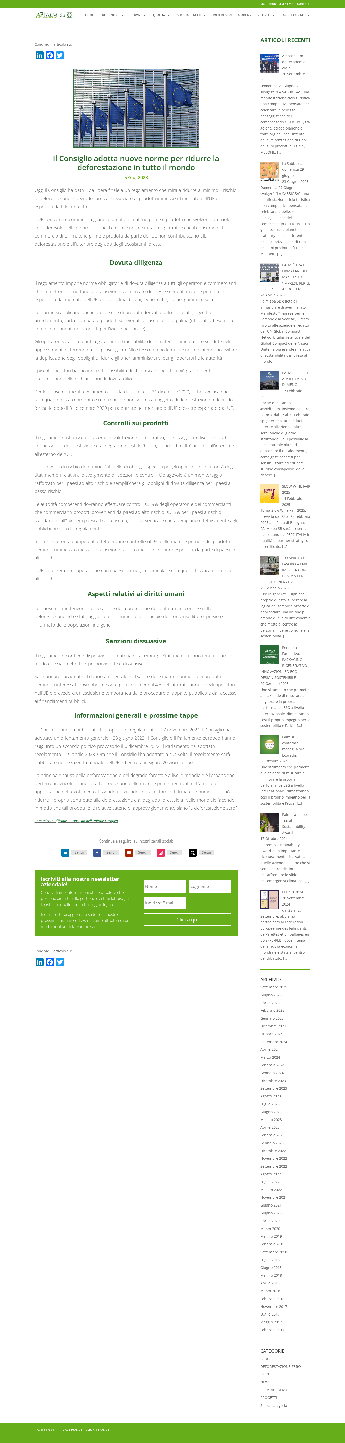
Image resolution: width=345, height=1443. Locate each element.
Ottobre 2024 (271, 1033)
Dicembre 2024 (273, 1026)
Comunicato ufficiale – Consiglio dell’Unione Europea (76, 820)
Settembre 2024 (273, 1041)
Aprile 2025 (270, 1002)
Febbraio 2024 (272, 1065)
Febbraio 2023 (272, 1135)
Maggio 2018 (271, 1275)
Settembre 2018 (273, 1252)
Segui (79, 852)
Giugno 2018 (271, 1267)
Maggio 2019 (271, 1236)
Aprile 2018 (270, 1283)
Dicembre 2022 (273, 1150)
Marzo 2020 (270, 1228)
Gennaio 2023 (272, 1142)
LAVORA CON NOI (293, 15)
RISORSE (263, 15)
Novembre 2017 (273, 1306)
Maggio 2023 (271, 1119)
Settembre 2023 (273, 1088)
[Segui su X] (193, 853)
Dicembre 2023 (273, 1080)
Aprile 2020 (270, 1220)
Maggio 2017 (271, 1322)
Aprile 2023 (270, 1127)
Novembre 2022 (273, 1158)
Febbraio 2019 (272, 1244)
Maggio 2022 (271, 1189)
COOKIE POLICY (97, 1430)
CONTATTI (303, 4)
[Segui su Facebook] (97, 853)
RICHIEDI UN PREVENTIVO (276, 4)
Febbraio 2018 (272, 1298)
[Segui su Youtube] (129, 853)
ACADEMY (244, 15)
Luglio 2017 (270, 1314)
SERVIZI (136, 15)
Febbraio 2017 (272, 1329)
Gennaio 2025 (272, 1018)
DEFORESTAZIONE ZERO (280, 1366)
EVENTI (266, 1374)
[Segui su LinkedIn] (65, 853)
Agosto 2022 (270, 1174)
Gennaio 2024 (272, 1072)
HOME (89, 15)
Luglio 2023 (270, 1104)
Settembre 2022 (273, 1166)
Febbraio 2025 (272, 1010)
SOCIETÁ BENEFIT (189, 15)
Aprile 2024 (270, 1049)
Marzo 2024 (270, 1057)
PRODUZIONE (109, 15)
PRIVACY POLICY (70, 1430)
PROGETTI (268, 1397)
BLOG (265, 1358)
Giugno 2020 (271, 1213)
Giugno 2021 (271, 1205)
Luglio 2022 (270, 1181)
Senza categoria (273, 1405)
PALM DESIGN (222, 15)
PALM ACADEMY (273, 1389)
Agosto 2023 (270, 1096)
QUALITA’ (159, 15)
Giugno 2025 (271, 995)
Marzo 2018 (270, 1290)
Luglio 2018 (270, 1259)
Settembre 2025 (273, 987)
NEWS (265, 1382)
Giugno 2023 (271, 1111)
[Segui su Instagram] (161, 853)
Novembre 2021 (273, 1197)
